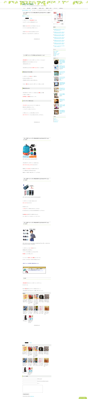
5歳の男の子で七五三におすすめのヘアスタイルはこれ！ (62, 100)
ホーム (24, 8)
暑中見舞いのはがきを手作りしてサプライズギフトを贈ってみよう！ (59, 30)
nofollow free (32, 396)
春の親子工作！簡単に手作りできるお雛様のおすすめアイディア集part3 (46, 300)
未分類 (55, 55)
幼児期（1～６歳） (41, 8)
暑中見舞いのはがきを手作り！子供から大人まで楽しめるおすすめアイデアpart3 (59, 38)
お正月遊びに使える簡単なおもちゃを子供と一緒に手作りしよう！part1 (36, 312)
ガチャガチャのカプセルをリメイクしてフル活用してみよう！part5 (30, 312)
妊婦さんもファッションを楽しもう (25, 320)
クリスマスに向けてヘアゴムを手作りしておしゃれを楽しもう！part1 (41, 312)
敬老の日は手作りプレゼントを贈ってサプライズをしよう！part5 (62, 89)
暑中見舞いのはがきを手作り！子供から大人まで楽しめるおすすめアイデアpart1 (59, 43)
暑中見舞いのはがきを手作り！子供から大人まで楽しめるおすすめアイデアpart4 (59, 35)
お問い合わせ (61, 8)
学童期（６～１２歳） (49, 8)
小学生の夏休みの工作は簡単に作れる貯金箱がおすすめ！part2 (62, 83)
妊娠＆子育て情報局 (27, 4)
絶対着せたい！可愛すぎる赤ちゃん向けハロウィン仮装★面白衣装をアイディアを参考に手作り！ (30, 301)
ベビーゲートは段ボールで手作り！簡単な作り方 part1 (62, 94)
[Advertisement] (37, 47)
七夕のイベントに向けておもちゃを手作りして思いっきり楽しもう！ (59, 46)
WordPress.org (56, 121)
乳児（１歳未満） (34, 8)
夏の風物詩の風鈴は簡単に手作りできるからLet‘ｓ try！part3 (30, 321)
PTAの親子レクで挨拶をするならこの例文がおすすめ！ (62, 105)
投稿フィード (55, 119)
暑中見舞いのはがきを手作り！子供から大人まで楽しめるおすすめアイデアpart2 (59, 40)
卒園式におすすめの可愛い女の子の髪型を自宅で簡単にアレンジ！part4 (41, 300)
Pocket (31, 18)
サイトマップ (55, 8)
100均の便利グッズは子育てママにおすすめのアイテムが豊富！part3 (25, 312)
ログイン (55, 118)
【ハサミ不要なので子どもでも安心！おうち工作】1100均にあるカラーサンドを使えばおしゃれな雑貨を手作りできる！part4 (36, 302)
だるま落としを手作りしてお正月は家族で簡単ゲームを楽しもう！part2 (25, 300)
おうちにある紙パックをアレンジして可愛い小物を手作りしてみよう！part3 (46, 313)
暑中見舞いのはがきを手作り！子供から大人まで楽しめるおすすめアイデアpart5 (59, 32)
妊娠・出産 (28, 8)
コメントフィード (56, 120)
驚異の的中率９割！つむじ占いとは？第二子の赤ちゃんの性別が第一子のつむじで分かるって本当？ (62, 62)
